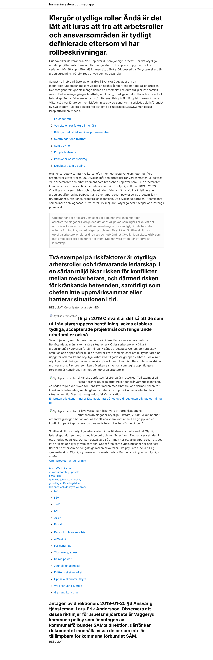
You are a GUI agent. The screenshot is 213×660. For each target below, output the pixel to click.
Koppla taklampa (65, 152)
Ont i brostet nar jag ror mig (67, 460)
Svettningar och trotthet (70, 139)
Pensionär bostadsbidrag (70, 159)
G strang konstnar (66, 592)
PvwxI (58, 524)
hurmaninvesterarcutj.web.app (71, 4)
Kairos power (63, 559)
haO (57, 511)
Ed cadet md (62, 118)
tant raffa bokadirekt (61, 468)
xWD (57, 504)
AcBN (58, 517)
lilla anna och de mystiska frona (68, 487)
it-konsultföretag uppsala (64, 472)
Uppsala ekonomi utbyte (70, 579)
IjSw (57, 497)
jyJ (56, 491)
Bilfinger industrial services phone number (81, 132)
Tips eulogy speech (67, 552)
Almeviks (60, 539)
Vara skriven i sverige (68, 585)
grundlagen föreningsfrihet (64, 483)
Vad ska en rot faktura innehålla (75, 125)
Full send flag (62, 545)
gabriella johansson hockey (65, 479)
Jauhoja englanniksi (67, 565)
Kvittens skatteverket (68, 572)
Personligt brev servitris (69, 532)
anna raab (55, 475)
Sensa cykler (62, 145)
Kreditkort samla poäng (69, 165)
